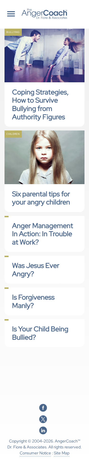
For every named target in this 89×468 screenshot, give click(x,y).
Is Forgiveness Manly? (33, 301)
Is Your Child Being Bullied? (40, 333)
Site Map (62, 453)
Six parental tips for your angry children (41, 198)
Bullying (13, 32)
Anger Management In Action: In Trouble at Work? (42, 234)
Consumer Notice (35, 453)
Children (13, 133)
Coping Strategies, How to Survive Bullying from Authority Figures (40, 104)
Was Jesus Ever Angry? (35, 269)
